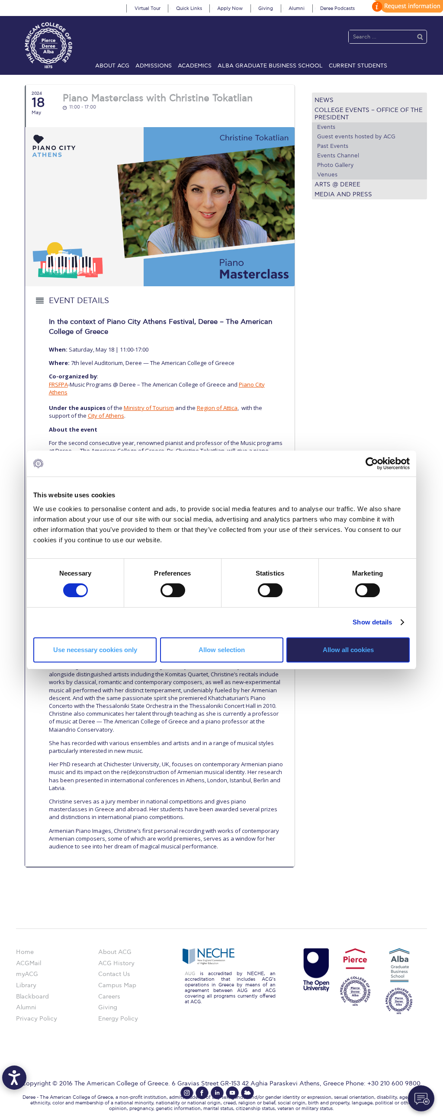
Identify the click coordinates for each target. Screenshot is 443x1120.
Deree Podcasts (337, 8)
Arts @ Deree (337, 184)
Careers (109, 996)
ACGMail (28, 963)
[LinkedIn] (217, 1092)
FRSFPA (58, 384)
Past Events (332, 146)
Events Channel (338, 155)
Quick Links (189, 8)
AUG (190, 973)
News (324, 100)
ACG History (116, 963)
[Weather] (247, 1092)
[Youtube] (232, 1092)
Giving (265, 8)
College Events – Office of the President (369, 113)
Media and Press (343, 194)
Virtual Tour (148, 8)
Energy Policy (118, 1018)
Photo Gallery (335, 165)
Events (326, 127)
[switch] (173, 590)
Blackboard (32, 996)
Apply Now (230, 8)
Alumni (297, 8)
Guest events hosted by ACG (356, 136)
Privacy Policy (36, 1018)
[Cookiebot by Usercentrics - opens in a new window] (372, 463)
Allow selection (222, 649)
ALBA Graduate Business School (270, 65)
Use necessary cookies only (95, 649)
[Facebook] (202, 1092)
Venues (327, 174)
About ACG (112, 65)
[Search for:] (379, 36)
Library (26, 985)
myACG (27, 974)
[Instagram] (186, 1092)
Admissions (153, 65)
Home (25, 952)
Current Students (358, 65)
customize (406, 6)
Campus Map (117, 985)
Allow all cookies (348, 649)
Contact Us (114, 974)
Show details (372, 622)
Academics (195, 65)
